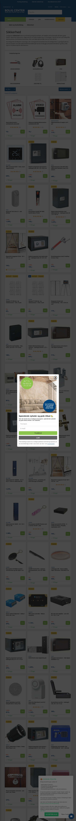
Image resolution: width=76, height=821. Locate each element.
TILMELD (38, 433)
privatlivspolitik (50, 443)
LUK (38, 438)
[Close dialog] (55, 377)
